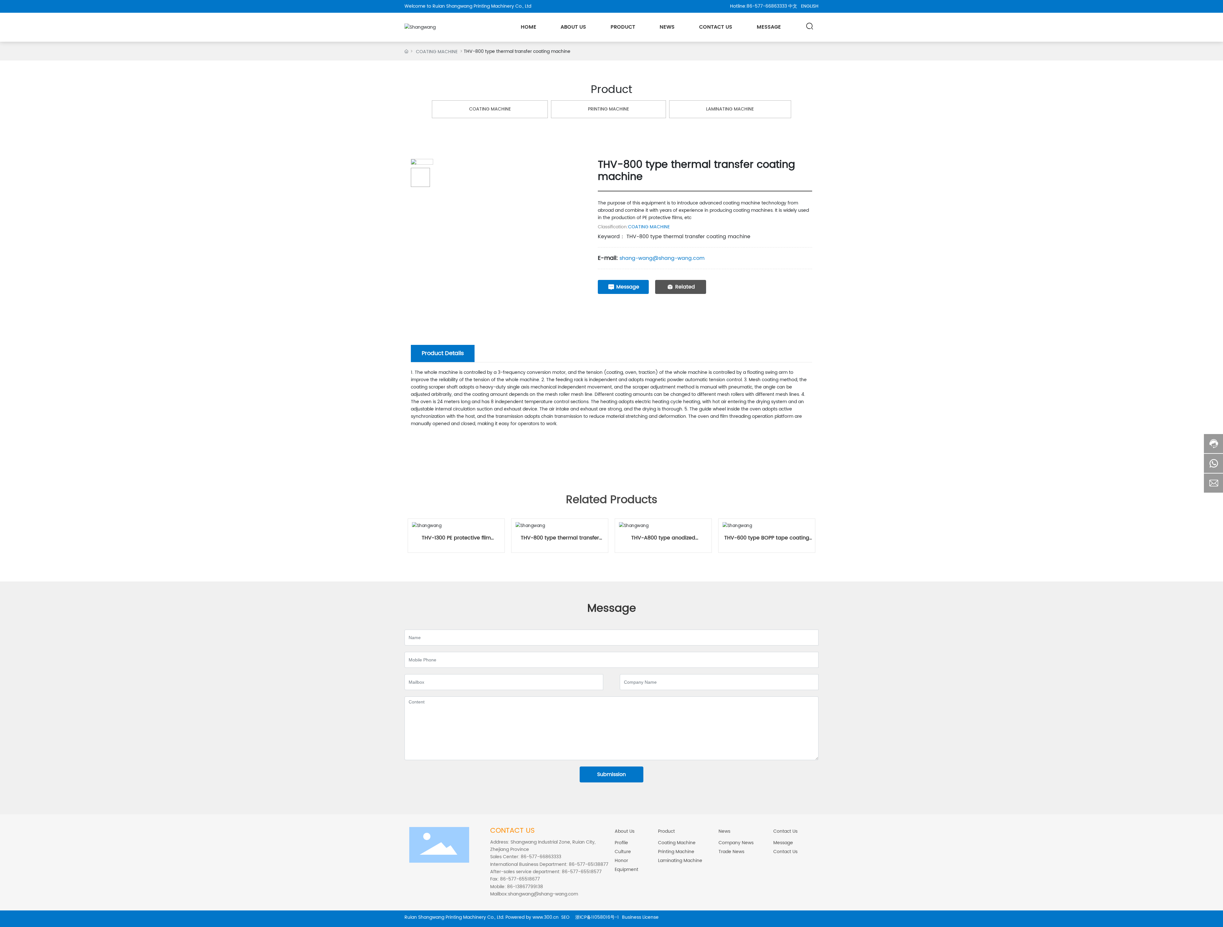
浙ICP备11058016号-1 (597, 917)
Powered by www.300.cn (532, 917)
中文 (792, 6)
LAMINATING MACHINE (730, 109)
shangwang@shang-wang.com (543, 894)
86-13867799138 (524, 886)
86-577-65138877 (588, 864)
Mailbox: (499, 894)
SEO (566, 917)
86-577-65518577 (582, 871)
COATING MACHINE (437, 51)
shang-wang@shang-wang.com (661, 258)
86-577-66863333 (767, 6)
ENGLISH (810, 6)
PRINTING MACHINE (608, 109)
